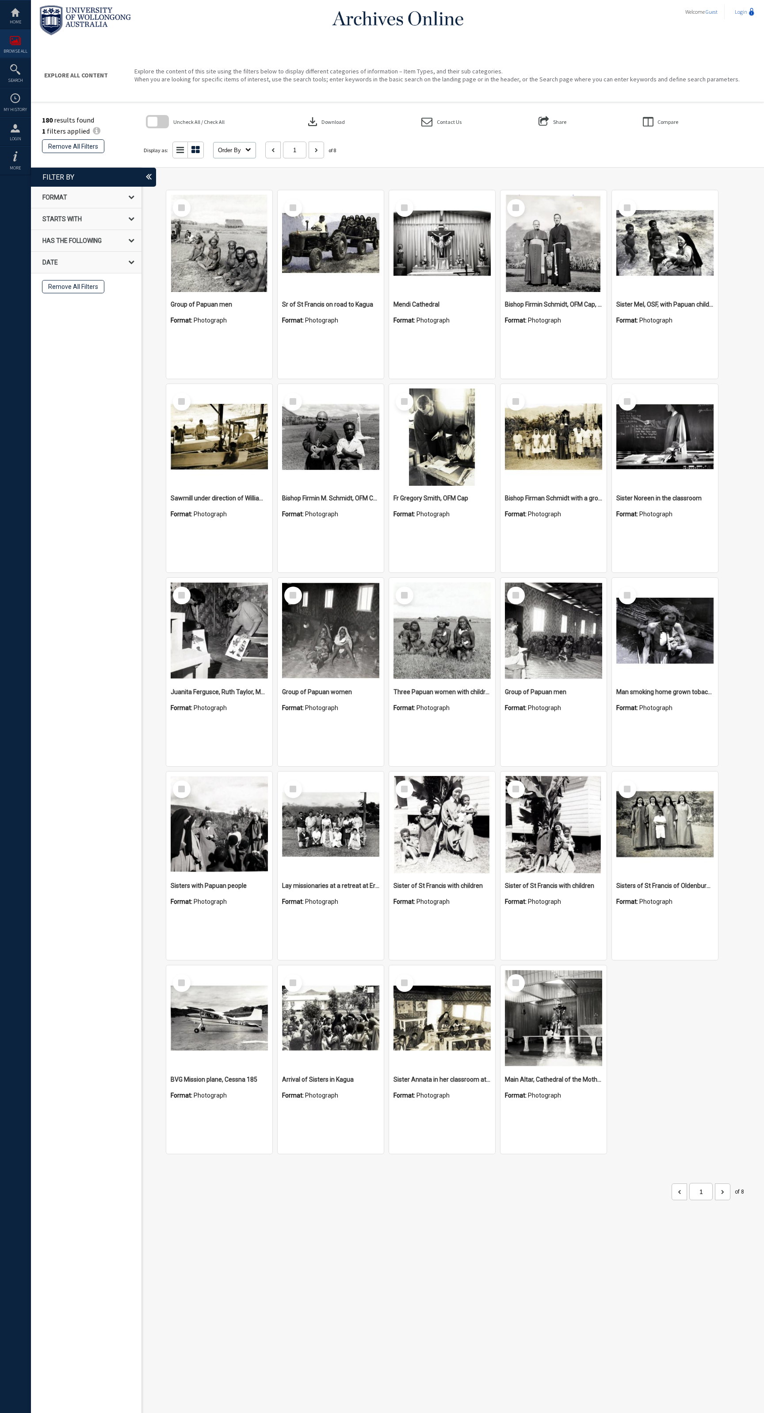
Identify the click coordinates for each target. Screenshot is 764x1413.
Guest (712, 11)
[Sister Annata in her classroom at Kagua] (442, 1018)
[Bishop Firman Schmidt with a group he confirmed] (553, 437)
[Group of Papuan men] (219, 243)
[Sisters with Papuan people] (219, 824)
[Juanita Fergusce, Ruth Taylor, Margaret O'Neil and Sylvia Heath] (219, 631)
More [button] (15, 168)
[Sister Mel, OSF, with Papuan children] (665, 243)
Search (15, 80)
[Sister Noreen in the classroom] (665, 437)
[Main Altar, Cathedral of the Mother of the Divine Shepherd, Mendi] (553, 1018)
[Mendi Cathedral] (442, 243)
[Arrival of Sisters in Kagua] (330, 1018)
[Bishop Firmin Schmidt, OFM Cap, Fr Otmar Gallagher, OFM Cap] (553, 243)
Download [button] (325, 121)
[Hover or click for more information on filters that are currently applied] (96, 131)
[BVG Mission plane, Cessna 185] (219, 1018)
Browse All (15, 51)
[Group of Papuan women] (330, 631)
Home (15, 22)
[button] (441, 121)
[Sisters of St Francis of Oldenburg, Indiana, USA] (665, 824)
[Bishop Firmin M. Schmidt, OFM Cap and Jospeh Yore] (330, 437)
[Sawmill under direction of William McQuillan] (219, 437)
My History (15, 109)
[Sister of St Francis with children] (442, 824)
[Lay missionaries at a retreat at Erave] (330, 824)
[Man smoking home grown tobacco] (665, 631)
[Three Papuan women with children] (442, 631)
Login (15, 139)
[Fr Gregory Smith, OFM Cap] (442, 437)
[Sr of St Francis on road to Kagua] (330, 243)
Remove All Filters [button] (73, 146)
